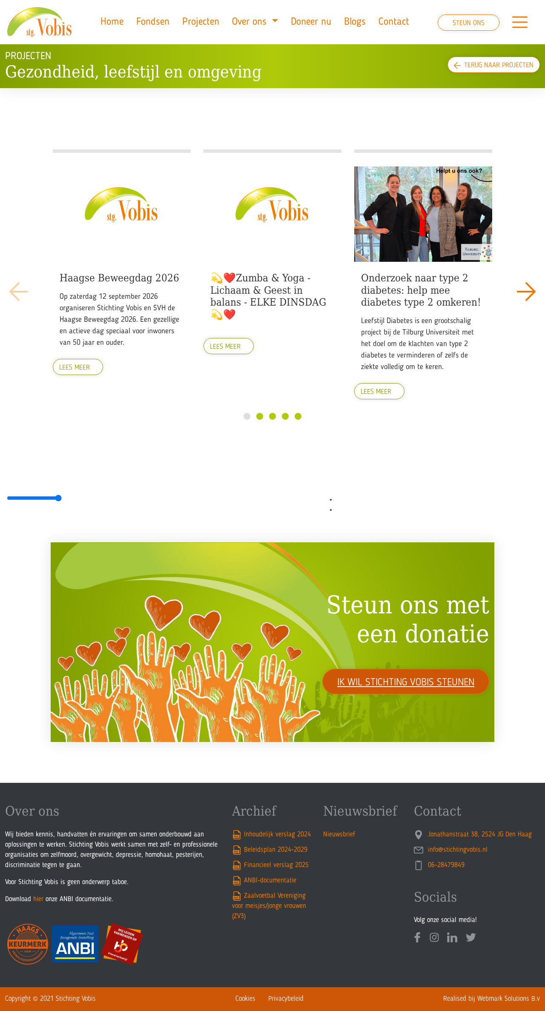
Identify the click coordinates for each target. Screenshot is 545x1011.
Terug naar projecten (499, 65)
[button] (526, 291)
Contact (394, 22)
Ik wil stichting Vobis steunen (405, 683)
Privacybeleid (286, 999)
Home (111, 22)
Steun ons (469, 23)
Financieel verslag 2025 (276, 865)
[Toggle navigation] (519, 22)
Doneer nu (311, 22)
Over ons (251, 22)
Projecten (200, 22)
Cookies (245, 999)
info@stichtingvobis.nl (457, 850)
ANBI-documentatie (270, 880)
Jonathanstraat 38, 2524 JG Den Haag (479, 834)
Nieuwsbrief (339, 834)
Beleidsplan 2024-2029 (275, 850)
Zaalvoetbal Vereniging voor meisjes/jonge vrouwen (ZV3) (269, 906)
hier (38, 899)
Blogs (355, 22)
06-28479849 (445, 865)
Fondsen (152, 22)
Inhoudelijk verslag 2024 (277, 834)
